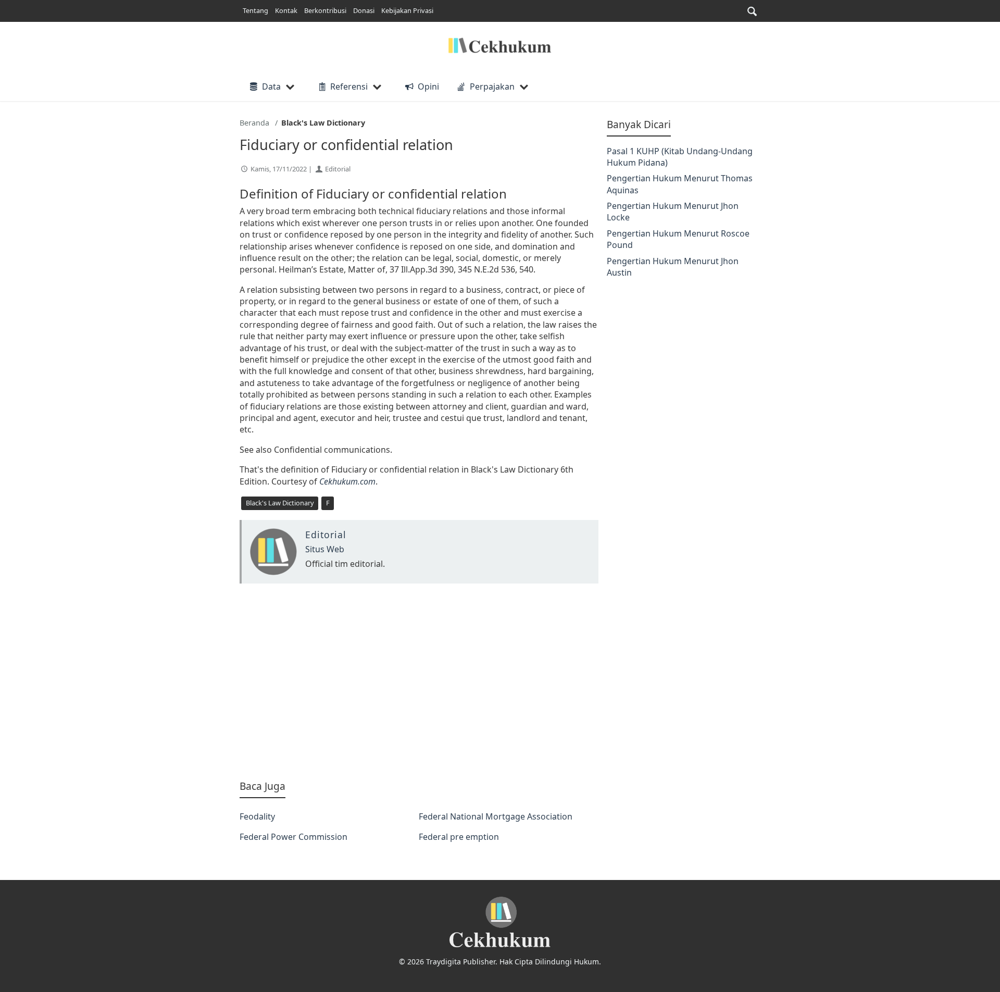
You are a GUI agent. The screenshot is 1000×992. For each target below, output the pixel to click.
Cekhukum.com (347, 481)
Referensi (349, 86)
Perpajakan (492, 86)
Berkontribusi (325, 10)
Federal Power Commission (293, 836)
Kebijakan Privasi (407, 10)
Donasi (363, 10)
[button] (752, 11)
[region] (419, 681)
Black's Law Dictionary (280, 502)
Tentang (255, 10)
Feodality (257, 816)
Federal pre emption (459, 836)
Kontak (286, 10)
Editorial (338, 168)
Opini (428, 86)
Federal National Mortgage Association (495, 816)
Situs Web (324, 549)
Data (271, 86)
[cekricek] (500, 922)
